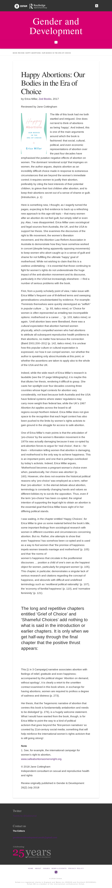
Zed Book (44, 98)
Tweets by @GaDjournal (25, 816)
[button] (56, 42)
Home (30, 868)
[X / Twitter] (96, 5)
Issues (46, 868)
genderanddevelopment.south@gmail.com (35, 837)
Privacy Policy (76, 868)
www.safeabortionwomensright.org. (41, 759)
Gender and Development (56, 25)
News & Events (59, 868)
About (38, 868)
